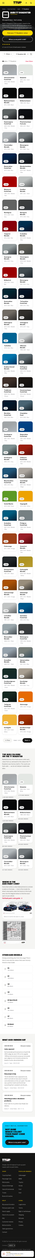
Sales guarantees (7, 1229)
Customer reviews (7, 1222)
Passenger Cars (7, 1179)
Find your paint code (8, 1208)
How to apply (6, 1211)
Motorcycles (6, 1182)
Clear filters (29, 61)
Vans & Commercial (8, 1189)
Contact (4, 1232)
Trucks (4, 1193)
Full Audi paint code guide (11, 898)
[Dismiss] (32, 1252)
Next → (27, 740)
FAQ (3, 1218)
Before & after (6, 1225)
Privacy (21, 1222)
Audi (19, 9)
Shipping (21, 1215)
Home (3, 9)
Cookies (21, 1225)
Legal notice (22, 1204)
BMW (20, 1179)
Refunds (21, 1218)
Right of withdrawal (24, 1211)
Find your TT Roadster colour (17, 33)
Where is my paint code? (17, 39)
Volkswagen (22, 1175)
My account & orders (8, 1204)
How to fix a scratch (8, 1215)
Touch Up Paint (11, 9)
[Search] (31, 54)
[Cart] (31, 3)
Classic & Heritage (7, 1186)
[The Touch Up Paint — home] (17, 3)
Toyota (21, 1182)
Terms (21, 1208)
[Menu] (3, 3)
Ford (20, 1189)
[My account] (26, 3)
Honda (20, 1186)
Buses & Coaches (7, 1196)
